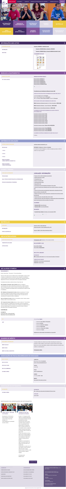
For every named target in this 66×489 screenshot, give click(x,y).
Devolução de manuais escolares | (44, 125)
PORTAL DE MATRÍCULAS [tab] (6, 231)
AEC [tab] (2, 319)
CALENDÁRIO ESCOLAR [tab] (6, 46)
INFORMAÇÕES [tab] (4, 49)
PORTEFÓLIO (62, 1)
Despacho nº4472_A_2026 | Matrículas (40, 225)
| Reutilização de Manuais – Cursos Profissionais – (45, 105)
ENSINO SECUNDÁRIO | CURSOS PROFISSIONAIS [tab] (6, 165)
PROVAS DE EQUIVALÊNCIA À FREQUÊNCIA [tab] (9, 182)
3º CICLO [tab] (3, 156)
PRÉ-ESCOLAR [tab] (4, 147)
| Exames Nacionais (40, 205)
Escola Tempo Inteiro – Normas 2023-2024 (7, 313)
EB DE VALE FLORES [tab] (5, 365)
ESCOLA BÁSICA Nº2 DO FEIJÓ (28, 476)
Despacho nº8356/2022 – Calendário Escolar (41, 46)
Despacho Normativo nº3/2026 (39, 177)
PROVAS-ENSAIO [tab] (5, 176)
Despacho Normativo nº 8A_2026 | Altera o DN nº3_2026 (44, 196)
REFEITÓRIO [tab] (4, 52)
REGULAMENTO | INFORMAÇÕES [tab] (7, 341)
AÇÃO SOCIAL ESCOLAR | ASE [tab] (7, 239)
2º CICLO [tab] (3, 153)
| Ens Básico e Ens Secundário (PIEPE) (45, 211)
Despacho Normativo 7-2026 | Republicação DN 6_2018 (42, 227)
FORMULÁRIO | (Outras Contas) (39, 262)
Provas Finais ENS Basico (42, 206)
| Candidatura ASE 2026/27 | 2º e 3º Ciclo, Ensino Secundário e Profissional (46, 256)
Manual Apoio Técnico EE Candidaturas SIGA (8, 314)
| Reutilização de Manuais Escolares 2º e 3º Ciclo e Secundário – (47, 103)
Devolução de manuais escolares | (40, 113)
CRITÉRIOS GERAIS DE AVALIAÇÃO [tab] (8, 144)
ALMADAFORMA (3, 474)
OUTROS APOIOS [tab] (5, 245)
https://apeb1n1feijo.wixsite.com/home (40, 380)
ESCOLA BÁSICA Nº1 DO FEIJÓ (28, 474)
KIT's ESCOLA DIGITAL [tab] (6, 79)
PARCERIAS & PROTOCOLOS (54, 1)
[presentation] (22, 1)
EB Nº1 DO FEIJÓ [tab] (5, 359)
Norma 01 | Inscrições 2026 (39, 180)
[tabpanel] (49, 57)
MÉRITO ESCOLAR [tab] (5, 344)
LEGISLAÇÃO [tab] (4, 225)
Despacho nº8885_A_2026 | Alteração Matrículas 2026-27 (43, 230)
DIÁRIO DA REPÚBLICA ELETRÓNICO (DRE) (6, 478)
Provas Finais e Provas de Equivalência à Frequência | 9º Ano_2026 (45, 185)
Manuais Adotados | (39, 80)
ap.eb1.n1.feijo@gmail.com (38, 371)
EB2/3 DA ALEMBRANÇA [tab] (6, 368)
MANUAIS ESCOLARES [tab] (6, 76)
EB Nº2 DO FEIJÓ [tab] (5, 362)
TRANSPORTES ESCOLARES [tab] (7, 242)
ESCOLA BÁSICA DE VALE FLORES (28, 478)
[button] (1, 407)
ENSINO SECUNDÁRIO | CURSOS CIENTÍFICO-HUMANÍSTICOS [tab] (8, 160)
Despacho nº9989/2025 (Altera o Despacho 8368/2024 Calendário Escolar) (48, 51)
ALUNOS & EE (27, 1)
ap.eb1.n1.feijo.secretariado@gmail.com (40, 362)
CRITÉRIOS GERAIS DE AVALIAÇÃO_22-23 (40, 144)
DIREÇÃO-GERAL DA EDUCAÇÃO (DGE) (6, 476)
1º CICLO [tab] (3, 150)
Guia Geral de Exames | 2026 (39, 182)
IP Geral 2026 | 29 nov (38, 179)
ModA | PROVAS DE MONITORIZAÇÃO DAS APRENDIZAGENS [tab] (12, 179)
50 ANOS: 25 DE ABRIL (12, 1)
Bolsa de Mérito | (39, 247)
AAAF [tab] (3, 322)
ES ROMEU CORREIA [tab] (5, 371)
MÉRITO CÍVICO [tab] (4, 347)
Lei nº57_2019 (36, 395)
